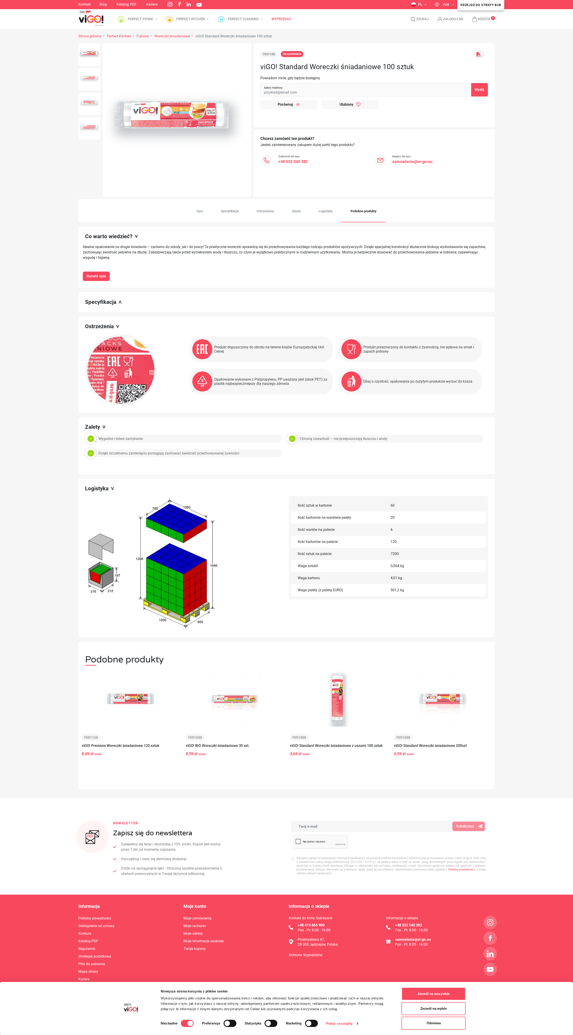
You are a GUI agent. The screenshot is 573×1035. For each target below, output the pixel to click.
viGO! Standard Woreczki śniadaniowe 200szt (430, 746)
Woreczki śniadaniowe (172, 36)
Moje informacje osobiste (204, 941)
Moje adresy (193, 933)
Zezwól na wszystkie (433, 994)
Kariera (152, 4)
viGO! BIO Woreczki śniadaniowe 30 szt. (217, 746)
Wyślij (479, 90)
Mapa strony (88, 971)
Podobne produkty (363, 211)
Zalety (296, 211)
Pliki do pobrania (91, 964)
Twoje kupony (195, 949)
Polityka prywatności (94, 918)
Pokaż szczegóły (339, 1023)
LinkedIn (189, 4)
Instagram (170, 4)
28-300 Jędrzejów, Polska (318, 944)
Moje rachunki (195, 926)
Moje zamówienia (198, 918)
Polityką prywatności (461, 869)
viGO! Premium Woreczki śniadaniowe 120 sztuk (120, 746)
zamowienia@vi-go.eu (412, 161)
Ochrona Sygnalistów (306, 955)
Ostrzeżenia (265, 211)
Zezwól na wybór (433, 1008)
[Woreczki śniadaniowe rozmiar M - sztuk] (89, 54)
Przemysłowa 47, (311, 939)
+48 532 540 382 (293, 161)
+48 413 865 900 (311, 925)
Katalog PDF (127, 4)
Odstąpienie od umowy (96, 926)
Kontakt (84, 4)
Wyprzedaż (281, 19)
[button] (479, 19)
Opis (200, 211)
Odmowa (434, 1023)
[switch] (230, 1023)
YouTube (199, 4)
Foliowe (143, 36)
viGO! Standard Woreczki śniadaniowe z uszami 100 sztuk (336, 746)
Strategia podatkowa (94, 956)
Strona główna (89, 36)
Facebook (179, 4)
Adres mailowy (273, 87)
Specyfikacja (230, 211)
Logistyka (326, 211)
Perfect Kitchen (119, 36)
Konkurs (84, 933)
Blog (103, 4)
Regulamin (86, 949)
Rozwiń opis (96, 276)
